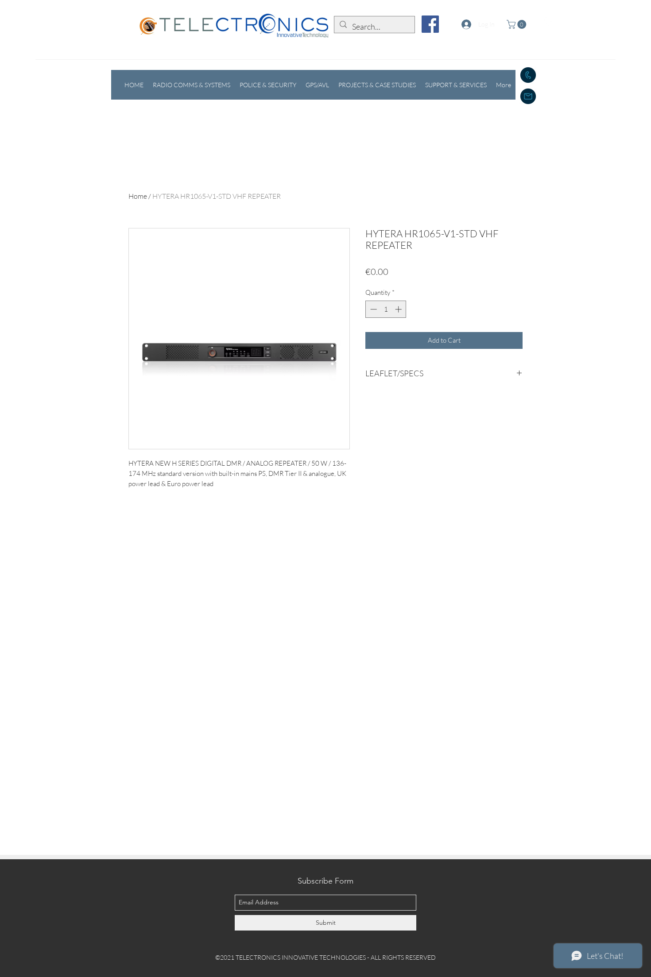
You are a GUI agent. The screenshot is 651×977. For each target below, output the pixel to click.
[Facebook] (430, 24)
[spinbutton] (386, 309)
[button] (517, 24)
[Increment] (399, 309)
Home (137, 196)
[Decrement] (373, 309)
